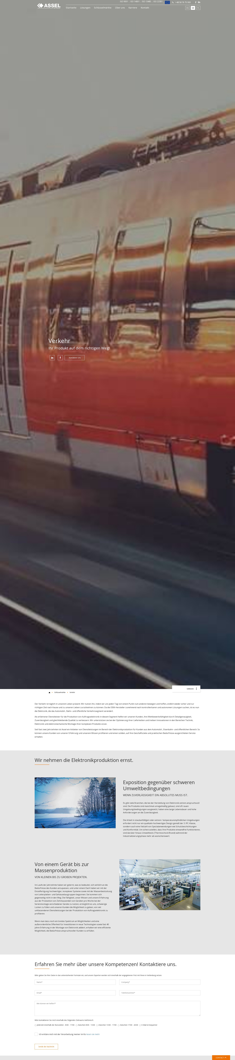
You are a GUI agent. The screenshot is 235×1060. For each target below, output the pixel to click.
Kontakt (145, 7)
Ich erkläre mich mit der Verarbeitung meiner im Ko (69, 1034)
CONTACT (220, 1057)
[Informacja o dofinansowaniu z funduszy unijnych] (167, 2)
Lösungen (85, 7)
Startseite (71, 7)
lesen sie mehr (93, 1034)
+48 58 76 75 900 (183, 2)
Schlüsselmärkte (102, 7)
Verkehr (72, 692)
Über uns (120, 7)
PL (198, 8)
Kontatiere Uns (74, 358)
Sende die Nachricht (46, 1046)
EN (187, 8)
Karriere (133, 7)
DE (193, 8)
